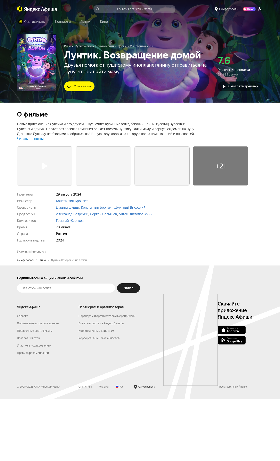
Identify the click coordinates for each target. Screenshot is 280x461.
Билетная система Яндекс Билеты (101, 385)
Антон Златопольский (136, 214)
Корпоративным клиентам (96, 393)
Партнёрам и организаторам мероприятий (107, 378)
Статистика (85, 448)
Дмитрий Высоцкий (130, 207)
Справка (22, 378)
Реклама (103, 448)
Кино (43, 322)
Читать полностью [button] (31, 139)
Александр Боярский (72, 214)
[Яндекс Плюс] (249, 9)
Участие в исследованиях (34, 407)
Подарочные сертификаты (34, 393)
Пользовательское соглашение (38, 385)
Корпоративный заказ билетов (99, 400)
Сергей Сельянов (103, 214)
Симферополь (25, 322)
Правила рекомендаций (33, 415)
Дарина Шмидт (67, 207)
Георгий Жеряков (70, 221)
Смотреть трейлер (243, 86)
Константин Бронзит (72, 201)
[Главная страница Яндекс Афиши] (19, 9)
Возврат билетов (28, 400)
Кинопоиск (38, 251)
